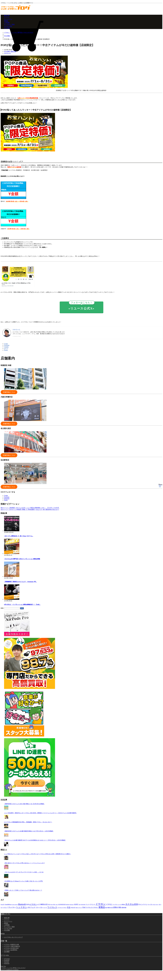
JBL (54, 904)
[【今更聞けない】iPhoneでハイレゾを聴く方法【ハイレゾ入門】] (6, 885)
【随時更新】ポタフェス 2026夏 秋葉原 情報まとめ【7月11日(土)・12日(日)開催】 (29, 831)
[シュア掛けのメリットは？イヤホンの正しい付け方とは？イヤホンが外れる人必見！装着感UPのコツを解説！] (6, 858)
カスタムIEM (8, 26)
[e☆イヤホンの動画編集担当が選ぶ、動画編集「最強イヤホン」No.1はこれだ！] (6, 826)
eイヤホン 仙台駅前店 (10, 950)
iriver (51, 904)
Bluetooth (22, 904)
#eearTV (3, 904)
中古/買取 (7, 28)
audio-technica (15, 904)
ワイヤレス (52, 907)
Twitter (6, 495)
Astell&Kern (8, 904)
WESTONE (83, 904)
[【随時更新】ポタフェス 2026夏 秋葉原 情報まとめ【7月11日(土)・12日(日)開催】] (6, 835)
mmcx (56, 904)
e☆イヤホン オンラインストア (13, 937)
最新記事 (7, 15)
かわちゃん (7, 53)
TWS (80, 904)
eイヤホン (33, 904)
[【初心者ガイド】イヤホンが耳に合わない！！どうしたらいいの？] (6, 867)
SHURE (67, 904)
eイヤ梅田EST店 (42, 904)
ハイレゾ (5, 907)
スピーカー (155, 904)
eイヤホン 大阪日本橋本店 (12, 946)
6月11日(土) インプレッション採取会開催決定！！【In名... (22, 604)
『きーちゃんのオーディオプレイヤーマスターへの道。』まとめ (23, 872)
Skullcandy (71, 904)
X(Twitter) (7, 959)
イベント (7, 17)
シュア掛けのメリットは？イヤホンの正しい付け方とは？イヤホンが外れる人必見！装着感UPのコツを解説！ (37, 854)
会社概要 (7, 951)
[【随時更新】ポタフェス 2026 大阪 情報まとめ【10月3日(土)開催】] (6, 808)
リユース (45, 907)
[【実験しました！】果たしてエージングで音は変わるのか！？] (6, 894)
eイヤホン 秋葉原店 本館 (11, 944)
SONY (76, 904)
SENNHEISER (62, 904)
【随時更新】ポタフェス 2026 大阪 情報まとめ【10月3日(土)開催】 (24, 804)
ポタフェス (31, 907)
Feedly (6, 500)
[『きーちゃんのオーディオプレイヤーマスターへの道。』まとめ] (6, 876)
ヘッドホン (21, 907)
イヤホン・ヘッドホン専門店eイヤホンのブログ (13, 968)
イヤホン (101, 904)
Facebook (6, 497)
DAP (27, 904)
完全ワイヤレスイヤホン (90, 907)
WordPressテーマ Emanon (12, 969)
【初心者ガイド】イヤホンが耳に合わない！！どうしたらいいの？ (24, 863)
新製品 (6, 21)
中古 (68, 907)
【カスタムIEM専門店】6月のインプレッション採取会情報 (22, 559)
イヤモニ (109, 904)
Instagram (6, 498)
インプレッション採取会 (119, 904)
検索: (2, 608)
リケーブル (39, 907)
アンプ (87, 904)
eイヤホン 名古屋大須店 (11, 948)
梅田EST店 (110, 907)
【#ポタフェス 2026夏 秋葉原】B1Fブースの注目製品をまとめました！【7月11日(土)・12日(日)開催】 (35, 840)
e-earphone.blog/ (17, 336)
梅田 (106, 907)
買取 (119, 907)
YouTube (6, 962)
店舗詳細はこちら (9, 392)
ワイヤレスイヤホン (62, 907)
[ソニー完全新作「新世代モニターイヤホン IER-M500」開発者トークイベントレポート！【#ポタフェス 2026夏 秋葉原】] (6, 817)
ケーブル (150, 904)
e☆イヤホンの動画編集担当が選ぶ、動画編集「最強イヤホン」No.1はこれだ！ (28, 822)
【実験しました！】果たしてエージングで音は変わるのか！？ (23, 890)
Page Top (3, 966)
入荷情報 (7, 22)
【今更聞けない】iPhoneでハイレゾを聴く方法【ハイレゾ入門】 (23, 881)
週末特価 (123, 907)
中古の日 (73, 907)
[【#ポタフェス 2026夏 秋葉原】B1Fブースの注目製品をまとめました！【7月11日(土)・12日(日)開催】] (6, 844)
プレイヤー (12, 907)
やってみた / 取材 (9, 24)
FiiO (49, 904)
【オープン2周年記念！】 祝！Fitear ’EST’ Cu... (18, 536)
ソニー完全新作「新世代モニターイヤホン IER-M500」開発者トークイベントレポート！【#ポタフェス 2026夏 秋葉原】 (40, 813)
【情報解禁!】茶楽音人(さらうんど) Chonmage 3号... (20, 581)
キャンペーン (8, 19)
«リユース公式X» (81, 306)
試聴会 (115, 907)
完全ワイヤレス (78, 907)
